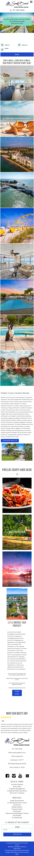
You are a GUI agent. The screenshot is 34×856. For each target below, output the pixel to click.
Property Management (17, 789)
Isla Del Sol (17, 805)
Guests (6, 48)
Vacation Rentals (17, 784)
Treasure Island (17, 809)
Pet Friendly (17, 815)
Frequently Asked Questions (17, 791)
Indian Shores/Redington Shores (17, 813)
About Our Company (17, 793)
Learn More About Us (10, 440)
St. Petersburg (17, 817)
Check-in (7, 45)
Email (17, 827)
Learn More (17, 693)
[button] (31, 3)
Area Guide (17, 786)
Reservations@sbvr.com (17, 752)
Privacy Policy (13, 852)
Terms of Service (24, 852)
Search (17, 54)
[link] (17, 83)
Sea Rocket (17, 811)
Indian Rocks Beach (17, 801)
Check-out (24, 45)
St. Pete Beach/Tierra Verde (17, 803)
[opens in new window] (7, 777)
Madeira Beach (17, 807)
